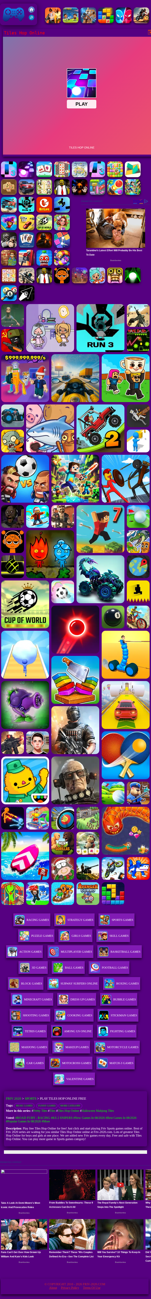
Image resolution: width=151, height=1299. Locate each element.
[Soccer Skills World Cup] (44, 229)
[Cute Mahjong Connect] (44, 193)
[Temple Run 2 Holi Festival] (115, 282)
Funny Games (47, 1105)
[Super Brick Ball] (62, 246)
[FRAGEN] (44, 246)
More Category (70, 1105)
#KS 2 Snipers (62, 1117)
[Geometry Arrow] (26, 300)
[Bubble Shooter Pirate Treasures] (115, 193)
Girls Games (81, 935)
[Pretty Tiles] (44, 176)
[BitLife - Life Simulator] (44, 211)
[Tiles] (115, 176)
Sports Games (122, 919)
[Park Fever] (97, 193)
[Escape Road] (26, 229)
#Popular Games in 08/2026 (23, 1121)
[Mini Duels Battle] (124, 22)
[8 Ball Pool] (9, 300)
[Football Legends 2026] (70, 22)
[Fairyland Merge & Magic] (62, 229)
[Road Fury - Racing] (9, 211)
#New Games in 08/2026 (89, 1117)
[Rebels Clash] (53, 22)
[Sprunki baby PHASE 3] (62, 282)
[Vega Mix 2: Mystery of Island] (9, 264)
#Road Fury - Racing (32, 1117)
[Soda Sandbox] (44, 264)
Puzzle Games (42, 935)
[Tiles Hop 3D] (26, 176)
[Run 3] (26, 211)
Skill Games (119, 935)
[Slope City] (133, 282)
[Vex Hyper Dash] (62, 211)
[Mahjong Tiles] (9, 193)
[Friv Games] (31, 11)
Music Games (24, 1105)
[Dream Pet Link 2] (9, 282)
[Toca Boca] (97, 282)
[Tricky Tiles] (133, 176)
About (53, 1287)
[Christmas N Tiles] (79, 176)
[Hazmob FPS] (9, 246)
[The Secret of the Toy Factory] (79, 193)
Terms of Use (91, 1287)
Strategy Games (80, 919)
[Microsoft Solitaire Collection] (26, 246)
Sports (30, 1098)
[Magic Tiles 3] (97, 176)
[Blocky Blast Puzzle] (106, 22)
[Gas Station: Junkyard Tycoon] (26, 264)
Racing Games (38, 919)
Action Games (30, 951)
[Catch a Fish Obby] (9, 229)
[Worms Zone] (62, 264)
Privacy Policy (70, 1287)
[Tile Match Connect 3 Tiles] (62, 176)
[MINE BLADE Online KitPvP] (133, 193)
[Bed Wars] (88, 22)
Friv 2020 (13, 1098)
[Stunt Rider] (141, 22)
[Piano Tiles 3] (9, 176)
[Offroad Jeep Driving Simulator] (26, 193)
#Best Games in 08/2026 (121, 1117)
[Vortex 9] (79, 282)
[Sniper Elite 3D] (26, 282)
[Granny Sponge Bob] (62, 193)
